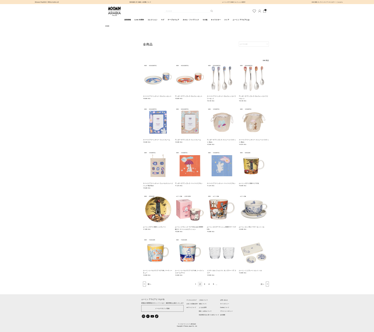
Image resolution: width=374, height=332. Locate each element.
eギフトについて (191, 307)
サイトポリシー (224, 304)
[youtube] (152, 316)
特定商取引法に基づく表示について (209, 315)
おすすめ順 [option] (243, 44)
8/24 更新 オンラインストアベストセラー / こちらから (327, 2)
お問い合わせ (224, 300)
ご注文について (203, 300)
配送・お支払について (205, 311)
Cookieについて (224, 307)
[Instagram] (143, 316)
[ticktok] (156, 316)
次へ (262, 284)
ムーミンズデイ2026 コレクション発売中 (233, 2)
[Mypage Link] (260, 11)
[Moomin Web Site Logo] (114, 14)
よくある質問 (202, 307)
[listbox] (254, 44)
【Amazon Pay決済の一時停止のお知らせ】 (46, 2)
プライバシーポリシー (226, 311)
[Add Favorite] (254, 11)
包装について (202, 304)
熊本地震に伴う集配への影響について (140, 2)
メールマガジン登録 (162, 308)
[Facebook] (148, 316)
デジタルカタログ (192, 300)
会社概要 (222, 315)
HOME (107, 26)
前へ (149, 284)
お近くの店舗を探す (192, 304)
